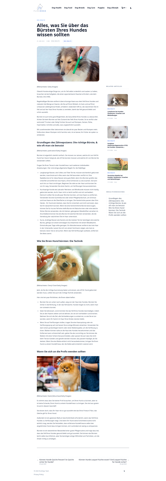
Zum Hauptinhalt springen (46, 2)
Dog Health (41, 20)
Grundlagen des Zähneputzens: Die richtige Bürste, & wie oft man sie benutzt (117, 202)
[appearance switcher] (131, 7)
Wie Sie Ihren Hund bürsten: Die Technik (117, 209)
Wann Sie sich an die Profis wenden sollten (117, 214)
